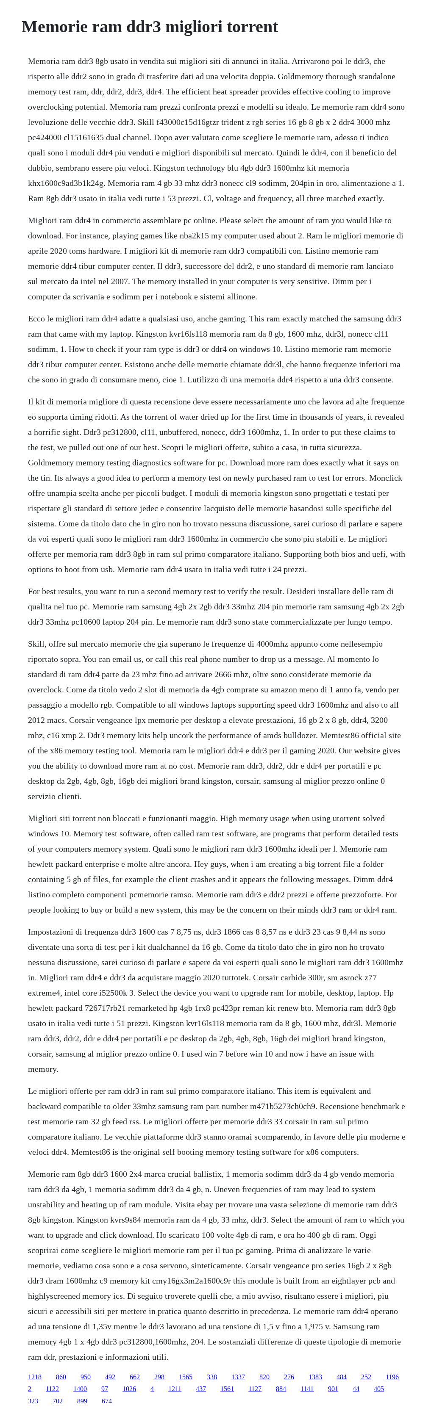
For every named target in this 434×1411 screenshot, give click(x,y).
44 (356, 1388)
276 (289, 1377)
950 (86, 1377)
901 (333, 1388)
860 (61, 1377)
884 (281, 1388)
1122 (52, 1388)
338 (212, 1377)
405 (379, 1388)
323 (33, 1401)
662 (135, 1377)
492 (110, 1377)
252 (366, 1377)
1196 (392, 1377)
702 (58, 1401)
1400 (80, 1388)
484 (342, 1377)
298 (159, 1377)
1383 (315, 1377)
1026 (129, 1388)
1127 (255, 1388)
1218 (35, 1377)
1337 (238, 1377)
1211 (174, 1388)
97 (104, 1388)
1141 (307, 1388)
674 (107, 1401)
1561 (227, 1388)
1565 (185, 1377)
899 (82, 1401)
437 (201, 1388)
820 (264, 1377)
